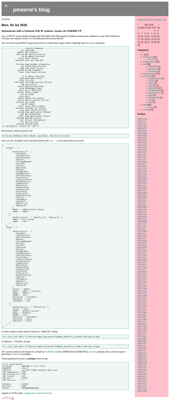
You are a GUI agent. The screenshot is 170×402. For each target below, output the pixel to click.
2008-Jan (141, 379)
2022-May (142, 178)
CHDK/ (151, 81)
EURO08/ (152, 66)
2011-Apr (141, 315)
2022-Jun (141, 176)
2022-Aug (142, 174)
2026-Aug (142, 119)
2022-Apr (141, 181)
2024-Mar (141, 150)
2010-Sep (142, 326)
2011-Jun (141, 310)
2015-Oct (141, 238)
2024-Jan (141, 155)
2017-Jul (141, 224)
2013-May (142, 272)
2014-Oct (141, 252)
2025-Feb (142, 140)
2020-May (142, 193)
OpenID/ (152, 86)
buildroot (15, 354)
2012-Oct (141, 279)
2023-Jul (141, 159)
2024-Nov (142, 143)
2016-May (142, 231)
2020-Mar (141, 197)
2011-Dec (142, 298)
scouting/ (152, 71)
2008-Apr (141, 372)
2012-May (142, 288)
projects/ (147, 76)
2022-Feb (142, 183)
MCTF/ (151, 59)
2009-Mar (141, 348)
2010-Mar (141, 338)
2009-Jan (141, 350)
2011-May (142, 312)
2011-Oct (141, 300)
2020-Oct (141, 190)
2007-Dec (142, 381)
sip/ (149, 100)
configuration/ (149, 62)
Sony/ (151, 107)
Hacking (93, 352)
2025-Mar (141, 138)
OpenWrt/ (152, 88)
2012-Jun (141, 286)
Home (141, 20)
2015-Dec (142, 236)
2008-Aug (142, 362)
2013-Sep (142, 267)
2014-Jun (141, 257)
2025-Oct (141, 128)
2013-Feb (142, 274)
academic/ (147, 57)
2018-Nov (142, 214)
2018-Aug (142, 217)
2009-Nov (142, 341)
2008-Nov (142, 355)
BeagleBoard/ (154, 78)
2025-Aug (142, 133)
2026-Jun (141, 123)
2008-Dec (142, 353)
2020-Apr (141, 195)
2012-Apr (141, 291)
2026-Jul (141, 121)
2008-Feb (142, 377)
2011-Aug (142, 305)
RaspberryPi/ (154, 93)
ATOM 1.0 (160, 20)
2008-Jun (141, 367)
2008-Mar (141, 374)
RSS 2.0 (150, 20)
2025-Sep (142, 131)
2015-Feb (142, 248)
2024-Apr (141, 147)
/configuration (29, 393)
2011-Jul (141, 307)
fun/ (144, 64)
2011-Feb (141, 319)
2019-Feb (142, 209)
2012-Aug (142, 281)
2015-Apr (141, 243)
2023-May (142, 162)
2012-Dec (142, 276)
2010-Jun (141, 334)
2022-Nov (142, 166)
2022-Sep (142, 171)
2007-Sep (142, 389)
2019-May (142, 207)
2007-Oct (141, 386)
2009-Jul (141, 346)
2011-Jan (141, 322)
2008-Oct (141, 357)
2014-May (142, 260)
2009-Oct (141, 343)
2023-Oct (141, 157)
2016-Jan (141, 233)
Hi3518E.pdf (51, 352)
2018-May (142, 221)
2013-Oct (141, 264)
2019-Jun (141, 205)
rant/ (145, 105)
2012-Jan (141, 295)
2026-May (142, 126)
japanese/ (152, 69)
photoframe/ (153, 97)
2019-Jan (141, 212)
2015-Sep (142, 240)
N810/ (151, 83)
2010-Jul (141, 331)
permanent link (45, 393)
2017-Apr (141, 226)
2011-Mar (141, 317)
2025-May (142, 135)
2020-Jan (141, 200)
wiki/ (150, 102)
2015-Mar (141, 245)
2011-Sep (142, 303)
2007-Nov (142, 384)
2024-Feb (142, 152)
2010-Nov (142, 324)
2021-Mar (141, 186)
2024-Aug (142, 145)
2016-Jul (141, 229)
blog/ (150, 95)
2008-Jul (141, 365)
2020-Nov (142, 188)
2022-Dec (142, 164)
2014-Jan (141, 262)
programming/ (149, 74)
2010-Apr (141, 336)
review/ (146, 109)
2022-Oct (141, 169)
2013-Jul (141, 269)
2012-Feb (142, 293)
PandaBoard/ (154, 90)
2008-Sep (142, 360)
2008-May (142, 369)
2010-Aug (142, 329)
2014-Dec (142, 250)
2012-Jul (141, 283)
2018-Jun (141, 219)
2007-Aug (142, 391)
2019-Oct (141, 202)
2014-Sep (142, 255)
